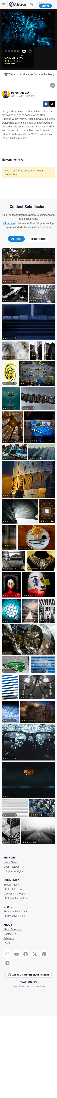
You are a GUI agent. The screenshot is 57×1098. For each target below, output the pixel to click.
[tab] (16, 239)
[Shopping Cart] (31, 4)
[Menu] (4, 4)
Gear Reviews (11, 866)
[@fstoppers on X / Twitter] (35, 954)
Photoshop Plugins (14, 916)
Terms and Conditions (35, 985)
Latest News (10, 862)
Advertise (8, 938)
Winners (12, 74)
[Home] (18, 4)
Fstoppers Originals (14, 871)
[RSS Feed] (7, 963)
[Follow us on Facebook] (26, 954)
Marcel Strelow (20, 93)
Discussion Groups (14, 893)
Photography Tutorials (15, 911)
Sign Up (45, 5)
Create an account (26, 170)
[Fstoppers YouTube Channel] (17, 954)
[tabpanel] (28, 547)
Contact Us (9, 934)
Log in (8, 170)
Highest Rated (38, 239)
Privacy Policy (18, 985)
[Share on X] (52, 104)
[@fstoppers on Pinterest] (44, 954)
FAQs (6, 943)
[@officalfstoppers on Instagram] (7, 954)
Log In (39, 2)
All (15, 239)
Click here (9, 223)
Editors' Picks (11, 884)
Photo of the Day (12, 889)
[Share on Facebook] (46, 104)
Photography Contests (15, 898)
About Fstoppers (12, 929)
